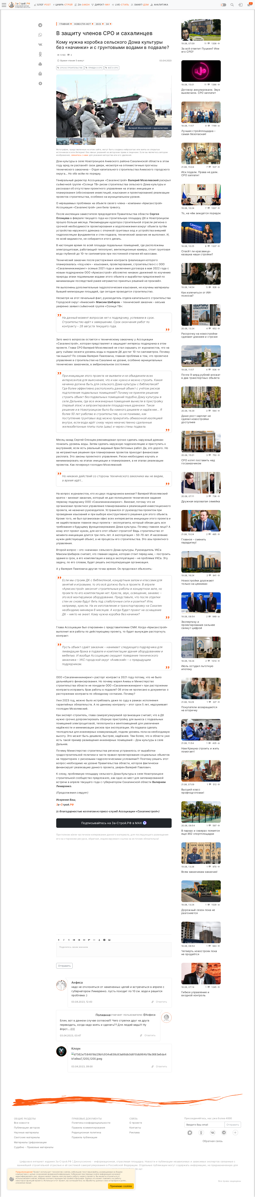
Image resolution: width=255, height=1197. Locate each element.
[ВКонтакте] (212, 1132)
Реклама (134, 1132)
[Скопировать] (141, 1035)
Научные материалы (26, 1132)
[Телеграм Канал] (224, 1132)
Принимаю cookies (121, 1186)
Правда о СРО (95, 68)
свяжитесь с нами (79, 155)
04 (107, 24)
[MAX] (190, 1132)
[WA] (40, 34)
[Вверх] (40, 83)
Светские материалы (27, 1137)
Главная (64, 24)
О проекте (135, 1122)
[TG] (40, 25)
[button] (4, 5)
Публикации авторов (27, 1127)
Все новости (21, 1122)
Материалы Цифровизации (30, 1142)
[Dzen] (235, 1132)
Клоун (76, 1048)
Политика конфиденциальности (91, 1122)
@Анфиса (149, 1014)
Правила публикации (84, 1137)
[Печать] (40, 64)
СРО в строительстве (71, 68)
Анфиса (77, 982)
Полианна (103, 1015)
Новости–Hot (82, 24)
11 (205, 43)
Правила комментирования (88, 1127)
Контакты (135, 1127)
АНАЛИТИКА (161, 4)
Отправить (64, 965)
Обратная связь (213, 1141)
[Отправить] (40, 73)
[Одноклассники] (201, 1132)
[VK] (40, 44)
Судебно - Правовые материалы (33, 1147)
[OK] (40, 54)
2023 (98, 24)
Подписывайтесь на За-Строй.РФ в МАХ (112, 823)
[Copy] (152, 1002)
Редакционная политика (86, 1132)
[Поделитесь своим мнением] (114, 949)
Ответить (161, 1001)
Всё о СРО (113, 68)
